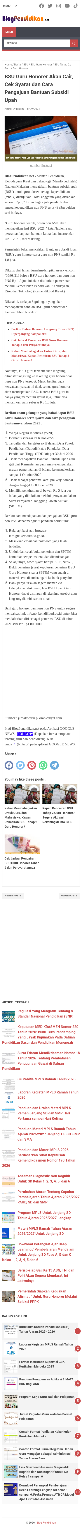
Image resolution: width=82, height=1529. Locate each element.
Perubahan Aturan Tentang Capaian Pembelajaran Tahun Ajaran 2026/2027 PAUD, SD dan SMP (48, 1197)
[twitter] (20, 765)
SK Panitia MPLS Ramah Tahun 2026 (46, 1079)
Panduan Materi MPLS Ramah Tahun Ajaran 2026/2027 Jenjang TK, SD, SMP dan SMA (48, 1134)
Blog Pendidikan (46, 1522)
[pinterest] (31, 765)
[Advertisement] (41, 955)
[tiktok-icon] (76, 5)
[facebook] (9, 765)
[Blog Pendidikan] (25, 19)
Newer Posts (13, 895)
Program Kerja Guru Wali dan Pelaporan (47, 1397)
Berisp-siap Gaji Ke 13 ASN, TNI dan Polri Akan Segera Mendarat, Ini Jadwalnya (45, 1275)
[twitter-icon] (50, 5)
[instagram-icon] (59, 5)
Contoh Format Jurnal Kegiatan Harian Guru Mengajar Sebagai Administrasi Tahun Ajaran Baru (46, 1453)
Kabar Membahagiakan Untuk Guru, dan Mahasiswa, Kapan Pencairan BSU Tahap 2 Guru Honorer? (40, 356)
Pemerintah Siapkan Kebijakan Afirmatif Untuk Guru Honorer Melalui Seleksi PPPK (47, 1296)
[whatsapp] (43, 765)
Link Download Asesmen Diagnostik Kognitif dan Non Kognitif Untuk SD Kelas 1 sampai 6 (44, 1472)
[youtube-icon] (67, 5)
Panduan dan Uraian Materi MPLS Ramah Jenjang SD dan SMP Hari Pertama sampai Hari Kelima (44, 1113)
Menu (9, 32)
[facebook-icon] (42, 5)
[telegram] (54, 765)
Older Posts (69, 895)
